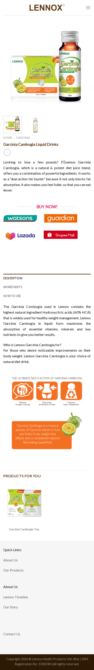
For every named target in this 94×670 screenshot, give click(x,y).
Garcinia (23, 137)
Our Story (10, 607)
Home (7, 137)
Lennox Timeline (15, 597)
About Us (10, 560)
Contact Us (11, 634)
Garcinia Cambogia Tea (24, 529)
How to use (12, 296)
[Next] (83, 67)
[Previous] (10, 67)
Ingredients (12, 287)
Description (12, 278)
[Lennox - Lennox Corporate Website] (47, 8)
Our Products (13, 570)
